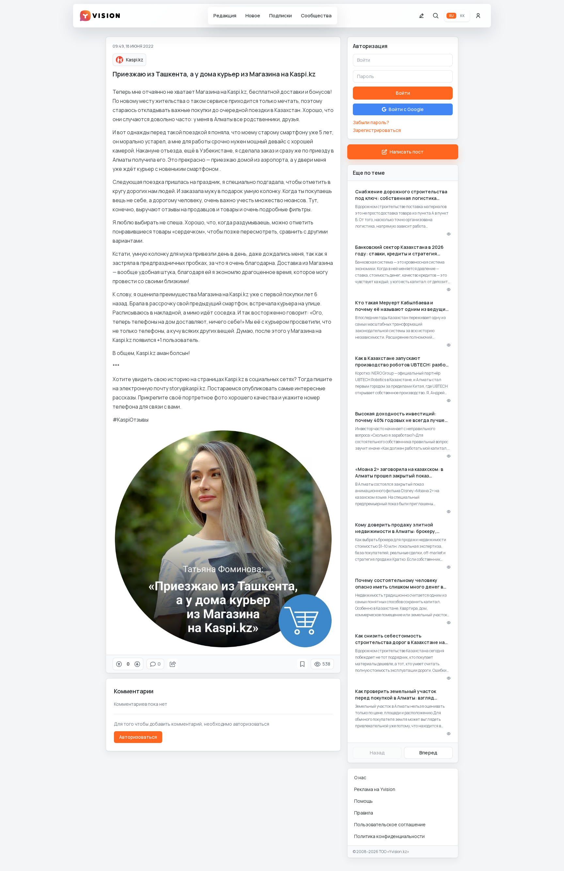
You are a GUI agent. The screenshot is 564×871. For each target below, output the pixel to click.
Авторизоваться (138, 737)
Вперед (428, 752)
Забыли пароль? (371, 122)
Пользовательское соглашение (390, 824)
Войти (403, 93)
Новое (252, 15)
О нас (360, 777)
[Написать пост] (421, 16)
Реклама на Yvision (374, 789)
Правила (363, 813)
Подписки (280, 15)
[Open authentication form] (478, 16)
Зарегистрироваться (377, 130)
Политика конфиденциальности (389, 836)
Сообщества (316, 15)
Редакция (224, 15)
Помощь (363, 801)
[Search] (436, 16)
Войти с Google (406, 109)
